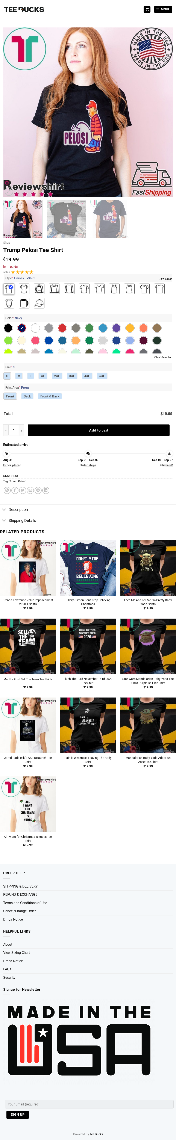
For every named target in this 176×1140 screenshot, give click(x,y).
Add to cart (98, 430)
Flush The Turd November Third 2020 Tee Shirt (88, 681)
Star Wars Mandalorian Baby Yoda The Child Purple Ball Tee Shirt (148, 681)
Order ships (88, 465)
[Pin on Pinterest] (38, 490)
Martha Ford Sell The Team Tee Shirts (27, 679)
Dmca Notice (13, 919)
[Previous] (12, 112)
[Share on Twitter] (22, 490)
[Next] (164, 112)
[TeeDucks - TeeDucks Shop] (24, 9)
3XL (72, 376)
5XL (102, 376)
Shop (6, 242)
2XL (57, 376)
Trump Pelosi (17, 481)
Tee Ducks (96, 1134)
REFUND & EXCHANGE (20, 894)
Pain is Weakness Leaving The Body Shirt (88, 760)
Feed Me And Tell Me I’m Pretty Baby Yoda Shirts (148, 602)
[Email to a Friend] (30, 490)
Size (10, 367)
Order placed (12, 465)
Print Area (17, 387)
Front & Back (49, 396)
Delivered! (166, 465)
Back (27, 396)
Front (10, 396)
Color (13, 318)
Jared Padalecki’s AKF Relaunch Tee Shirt (28, 760)
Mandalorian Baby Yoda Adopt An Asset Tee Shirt (148, 760)
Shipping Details (22, 520)
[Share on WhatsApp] (7, 490)
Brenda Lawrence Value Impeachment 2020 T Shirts (28, 602)
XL (43, 376)
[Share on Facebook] (14, 490)
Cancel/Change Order (19, 911)
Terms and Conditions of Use (25, 903)
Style (20, 278)
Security (9, 977)
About (7, 944)
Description (18, 509)
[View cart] (147, 9)
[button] (163, 9)
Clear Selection (163, 357)
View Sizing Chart (16, 953)
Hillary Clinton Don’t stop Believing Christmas (88, 602)
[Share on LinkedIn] (45, 490)
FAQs (7, 969)
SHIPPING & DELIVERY (20, 886)
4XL (87, 376)
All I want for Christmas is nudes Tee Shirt (28, 839)
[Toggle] (4, 510)
